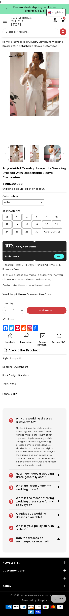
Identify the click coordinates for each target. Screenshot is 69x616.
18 (37, 224)
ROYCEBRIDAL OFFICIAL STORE (39, 595)
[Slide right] (63, 154)
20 (46, 224)
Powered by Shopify (34, 600)
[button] (5, 21)
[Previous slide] (6, 9)
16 (27, 224)
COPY (59, 256)
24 (7, 231)
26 (17, 231)
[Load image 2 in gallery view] (34, 153)
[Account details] (55, 20)
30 (36, 231)
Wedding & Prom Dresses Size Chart (28, 294)
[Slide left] (5, 154)
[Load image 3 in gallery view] (52, 153)
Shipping (8, 188)
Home (6, 42)
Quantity (8, 303)
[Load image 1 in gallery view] (16, 153)
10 (56, 217)
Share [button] (11, 319)
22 (56, 224)
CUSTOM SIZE (52, 231)
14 (17, 224)
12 (7, 224)
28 (26, 231)
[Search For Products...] (63, 31)
